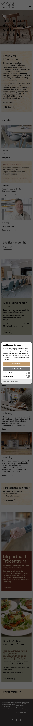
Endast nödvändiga (16, 369)
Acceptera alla (16, 364)
